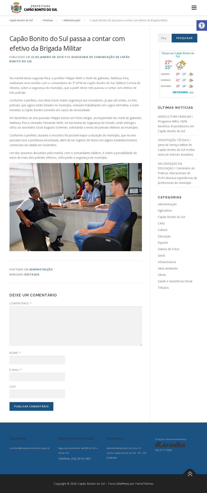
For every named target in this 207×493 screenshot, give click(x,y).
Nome (15, 353)
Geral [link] (161, 255)
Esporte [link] (163, 242)
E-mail (16, 370)
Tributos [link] (163, 288)
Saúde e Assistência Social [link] (175, 281)
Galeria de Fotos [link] (169, 249)
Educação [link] (164, 236)
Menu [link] (193, 7)
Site (13, 387)
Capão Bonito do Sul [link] (171, 217)
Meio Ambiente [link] (168, 268)
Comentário (21, 303)
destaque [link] (31, 274)
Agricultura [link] (165, 210)
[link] (201, 25)
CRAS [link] (161, 223)
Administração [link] (41, 269)
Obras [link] (162, 275)
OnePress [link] (122, 484)
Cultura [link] (162, 230)
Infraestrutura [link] (167, 262)
